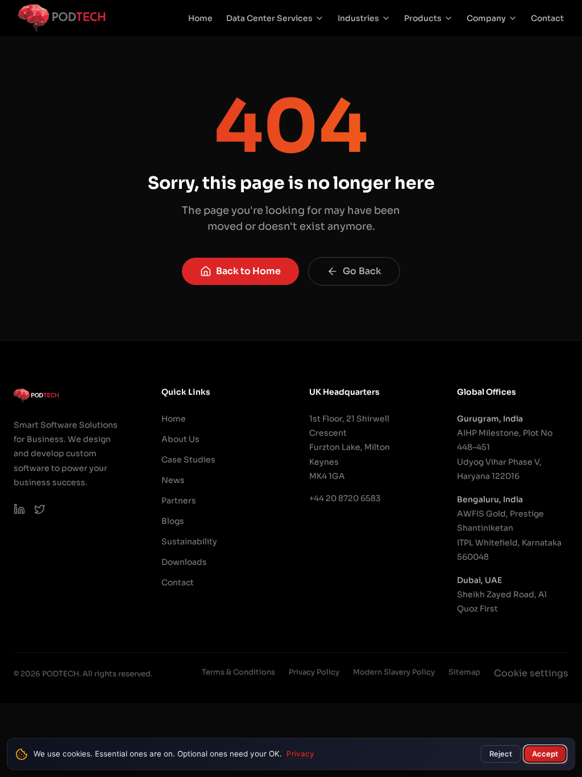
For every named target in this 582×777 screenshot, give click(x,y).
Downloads (184, 562)
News (173, 480)
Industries (358, 18)
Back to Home (248, 271)
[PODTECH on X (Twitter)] (39, 509)
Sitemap (464, 672)
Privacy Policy (314, 672)
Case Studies (188, 459)
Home (200, 18)
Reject (500, 753)
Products (423, 18)
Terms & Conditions (238, 672)
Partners (178, 500)
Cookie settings (531, 673)
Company (486, 18)
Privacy (300, 753)
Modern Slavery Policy (394, 672)
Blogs (172, 521)
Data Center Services (269, 18)
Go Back (362, 271)
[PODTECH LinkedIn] (19, 509)
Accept (545, 753)
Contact (547, 18)
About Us (180, 439)
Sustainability (189, 541)
